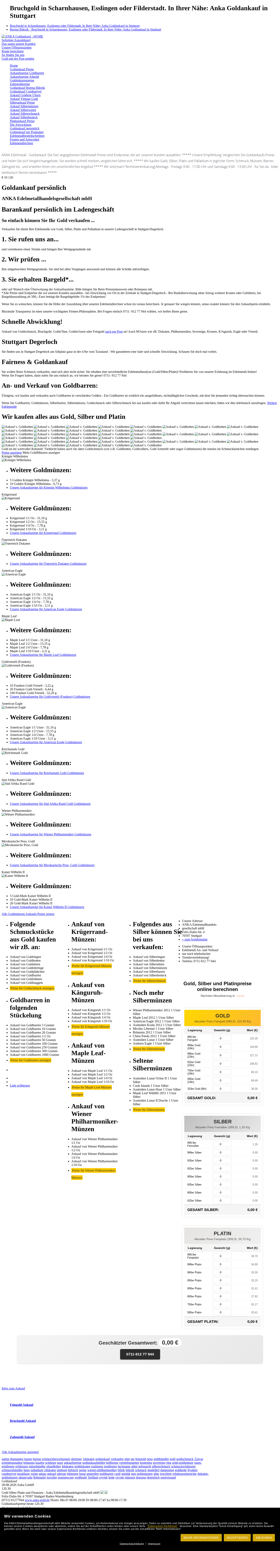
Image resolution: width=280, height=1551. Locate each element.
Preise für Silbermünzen (148, 1049)
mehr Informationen (201, 1537)
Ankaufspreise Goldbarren (27, 73)
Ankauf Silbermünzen (24, 106)
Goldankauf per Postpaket (26, 132)
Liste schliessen (20, 1085)
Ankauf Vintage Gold (24, 99)
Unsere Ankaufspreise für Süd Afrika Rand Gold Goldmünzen (50, 803)
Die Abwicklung (20, 124)
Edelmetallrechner (21, 143)
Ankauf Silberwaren (23, 110)
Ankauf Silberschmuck (25, 113)
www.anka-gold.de (37, 1500)
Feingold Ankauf (21, 1405)
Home (14, 65)
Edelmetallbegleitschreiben (27, 135)
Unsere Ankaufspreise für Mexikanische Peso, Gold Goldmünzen (52, 865)
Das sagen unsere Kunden (18, 44)
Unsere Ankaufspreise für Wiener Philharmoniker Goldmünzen (50, 834)
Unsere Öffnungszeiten (17, 47)
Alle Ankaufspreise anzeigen (20, 1452)
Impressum (154, 1543)
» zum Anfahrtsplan (194, 939)
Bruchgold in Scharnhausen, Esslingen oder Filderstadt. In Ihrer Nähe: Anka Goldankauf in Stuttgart (75, 25)
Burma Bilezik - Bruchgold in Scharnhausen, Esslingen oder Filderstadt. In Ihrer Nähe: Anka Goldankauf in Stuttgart (85, 29)
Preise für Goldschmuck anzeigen (32, 988)
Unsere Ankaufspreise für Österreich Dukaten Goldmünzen (48, 563)
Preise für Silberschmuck (149, 981)
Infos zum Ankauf (13, 1388)
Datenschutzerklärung (132, 1543)
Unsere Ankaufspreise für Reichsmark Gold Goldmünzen (47, 773)
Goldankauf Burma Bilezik (27, 87)
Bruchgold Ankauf (23, 1421)
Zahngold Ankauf (22, 1437)
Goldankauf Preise (22, 69)
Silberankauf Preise (22, 102)
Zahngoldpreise (20, 84)
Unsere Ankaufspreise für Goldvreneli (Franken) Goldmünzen (50, 696)
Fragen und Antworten (24, 139)
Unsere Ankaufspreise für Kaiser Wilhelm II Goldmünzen (47, 907)
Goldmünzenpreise (22, 80)
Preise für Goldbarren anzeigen (30, 1060)
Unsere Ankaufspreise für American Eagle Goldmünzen (46, 609)
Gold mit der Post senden (18, 58)
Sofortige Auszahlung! (16, 40)
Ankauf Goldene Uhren (25, 95)
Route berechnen (13, 51)
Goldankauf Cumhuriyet (25, 91)
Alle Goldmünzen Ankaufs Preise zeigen (28, 914)
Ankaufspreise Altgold (24, 76)
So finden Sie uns (13, 55)
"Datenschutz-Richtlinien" (162, 1526)
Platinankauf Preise (22, 121)
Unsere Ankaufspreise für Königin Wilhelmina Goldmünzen (49, 487)
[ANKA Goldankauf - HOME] (22, 36)
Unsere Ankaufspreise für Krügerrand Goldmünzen (43, 533)
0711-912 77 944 (140, 1354)
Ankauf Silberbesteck (24, 117)
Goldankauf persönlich (24, 128)
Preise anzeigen (12, 452)
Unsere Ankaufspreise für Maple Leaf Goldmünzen (43, 654)
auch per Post (114, 331)
